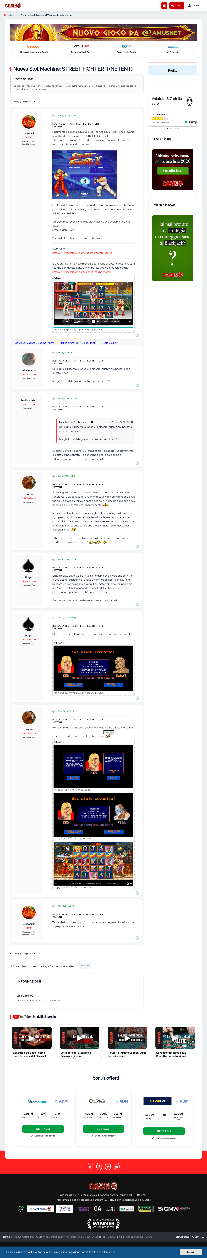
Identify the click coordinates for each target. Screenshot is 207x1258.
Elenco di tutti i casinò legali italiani (78, 343)
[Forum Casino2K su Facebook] (99, 1166)
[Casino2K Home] (13, 5)
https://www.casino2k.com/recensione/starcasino (82, 252)
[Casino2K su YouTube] (90, 1166)
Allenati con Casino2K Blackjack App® (34, 343)
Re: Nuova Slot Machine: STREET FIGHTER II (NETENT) (77, 362)
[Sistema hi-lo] (172, 169)
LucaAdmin (28, 133)
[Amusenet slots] (103, 32)
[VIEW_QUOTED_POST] (92, 422)
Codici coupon (109, 343)
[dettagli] (97, 1101)
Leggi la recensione (45, 1136)
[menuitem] (195, 1237)
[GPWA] (146, 1208)
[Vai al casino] (36, 1101)
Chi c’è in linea (25, 995)
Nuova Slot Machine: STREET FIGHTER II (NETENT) (73, 69)
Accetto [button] (191, 1252)
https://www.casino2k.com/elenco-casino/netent (82, 271)
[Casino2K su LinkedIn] (117, 1166)
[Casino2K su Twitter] (108, 1166)
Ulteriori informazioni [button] (104, 1252)
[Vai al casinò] (34, 47)
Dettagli (43, 1128)
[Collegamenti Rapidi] (164, 5)
